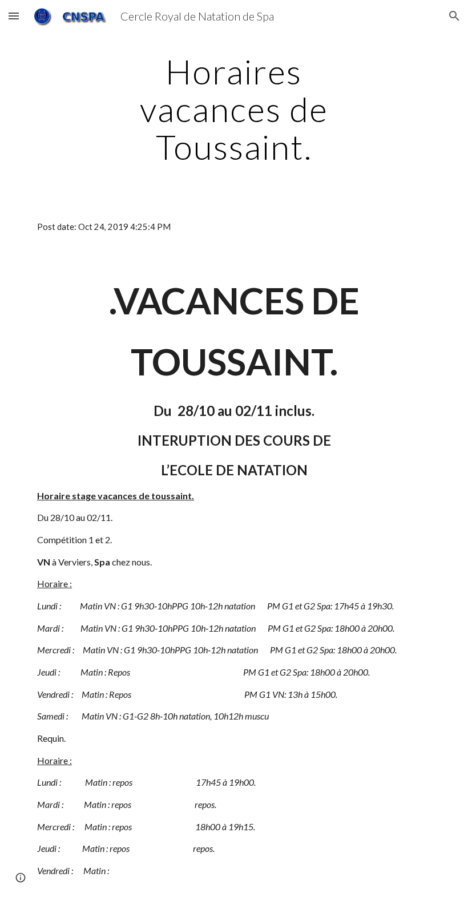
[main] (234, 109)
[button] (13, 15)
